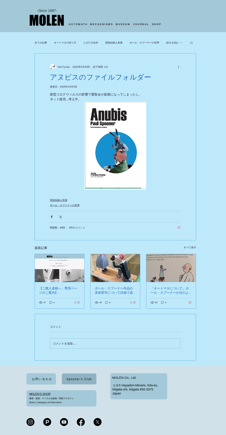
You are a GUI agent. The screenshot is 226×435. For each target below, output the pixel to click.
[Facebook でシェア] (51, 216)
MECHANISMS (101, 24)
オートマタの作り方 (65, 42)
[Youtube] (64, 422)
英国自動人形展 (114, 42)
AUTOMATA (79, 24)
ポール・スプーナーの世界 (144, 42)
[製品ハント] (47, 422)
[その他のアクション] (178, 67)
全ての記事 (41, 42)
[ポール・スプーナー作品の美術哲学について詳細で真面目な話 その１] (115, 268)
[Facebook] (81, 422)
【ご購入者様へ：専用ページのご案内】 (58, 290)
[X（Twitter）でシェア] (60, 216)
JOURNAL (141, 24)
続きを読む (172, 42)
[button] (191, 42)
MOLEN (46, 20)
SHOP (157, 24)
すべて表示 (190, 247)
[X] (98, 422)
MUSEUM (123, 24)
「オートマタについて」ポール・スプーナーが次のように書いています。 (170, 290)
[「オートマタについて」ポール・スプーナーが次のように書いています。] (171, 268)
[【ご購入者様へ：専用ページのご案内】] (59, 268)
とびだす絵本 (90, 42)
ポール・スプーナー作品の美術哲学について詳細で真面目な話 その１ (114, 290)
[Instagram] (30, 422)
